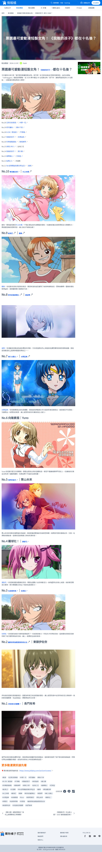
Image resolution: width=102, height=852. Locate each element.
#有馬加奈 (35, 781)
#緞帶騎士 (44, 785)
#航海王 (13, 793)
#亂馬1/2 (5, 789)
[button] (52, 3)
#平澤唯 (17, 781)
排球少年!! (10, 146)
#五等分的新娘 (13, 777)
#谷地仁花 (35, 785)
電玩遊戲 (31, 8)
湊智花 (24, 541)
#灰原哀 (22, 801)
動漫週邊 (19, 8)
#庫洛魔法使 (47, 789)
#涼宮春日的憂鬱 (18, 805)
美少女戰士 (12, 356)
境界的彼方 (12, 480)
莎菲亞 (18, 156)
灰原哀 (23, 591)
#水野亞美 (5, 797)
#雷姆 (39, 789)
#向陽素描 (14, 797)
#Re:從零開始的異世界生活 (26, 789)
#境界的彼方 (30, 797)
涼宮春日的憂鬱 (13, 704)
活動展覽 (91, 8)
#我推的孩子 (26, 781)
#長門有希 (29, 805)
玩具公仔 (7, 8)
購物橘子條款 (64, 833)
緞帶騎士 (9, 156)
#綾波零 (39, 793)
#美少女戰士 (49, 793)
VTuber (79, 8)
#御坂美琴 (17, 785)
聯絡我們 (40, 836)
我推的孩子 (10, 151)
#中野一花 (23, 777)
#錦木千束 (40, 777)
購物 (96, 3)
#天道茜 (12, 789)
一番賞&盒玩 (55, 8)
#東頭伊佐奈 (6, 805)
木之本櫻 (19, 225)
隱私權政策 (63, 836)
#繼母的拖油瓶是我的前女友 (36, 801)
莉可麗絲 (9, 127)
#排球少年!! (26, 785)
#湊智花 (4, 801)
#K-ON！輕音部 (7, 781)
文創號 (67, 8)
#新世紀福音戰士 (30, 793)
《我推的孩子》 (45, 70)
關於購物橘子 (42, 833)
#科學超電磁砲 (7, 785)
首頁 (3, 13)
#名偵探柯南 (14, 801)
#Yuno (22, 797)
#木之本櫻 (5, 793)
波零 (3, 348)
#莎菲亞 (52, 785)
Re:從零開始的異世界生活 (15, 165)
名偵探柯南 (12, 591)
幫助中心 (40, 840)
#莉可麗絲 (32, 777)
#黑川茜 (43, 781)
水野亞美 (5, 410)
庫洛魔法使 (14, 171)
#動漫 (4, 777)
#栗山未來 (39, 797)
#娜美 (20, 793)
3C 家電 (43, 8)
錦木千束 (19, 127)
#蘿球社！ (48, 797)
